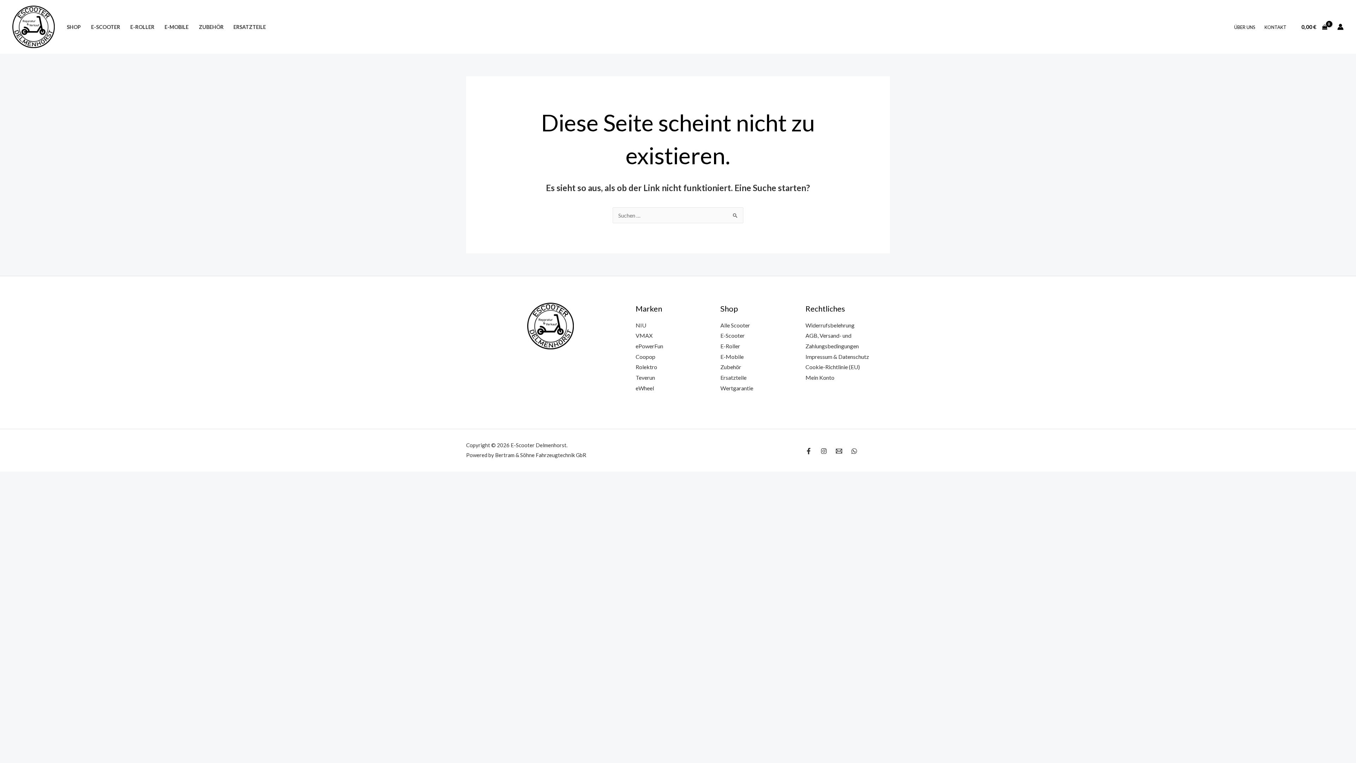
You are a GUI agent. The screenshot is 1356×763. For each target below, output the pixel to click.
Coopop (645, 356)
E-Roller (142, 27)
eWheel (645, 388)
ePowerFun (649, 346)
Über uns (1244, 27)
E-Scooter (105, 27)
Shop (74, 27)
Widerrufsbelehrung (830, 325)
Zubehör (211, 27)
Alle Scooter (735, 325)
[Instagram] (824, 451)
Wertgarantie (736, 388)
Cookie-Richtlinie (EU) (832, 366)
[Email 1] (839, 451)
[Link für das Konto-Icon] (1340, 27)
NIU (641, 325)
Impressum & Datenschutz (837, 356)
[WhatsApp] (854, 451)
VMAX (644, 335)
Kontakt (1275, 27)
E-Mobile (177, 27)
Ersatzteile (249, 27)
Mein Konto (819, 377)
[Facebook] (808, 451)
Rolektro (646, 366)
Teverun (645, 377)
